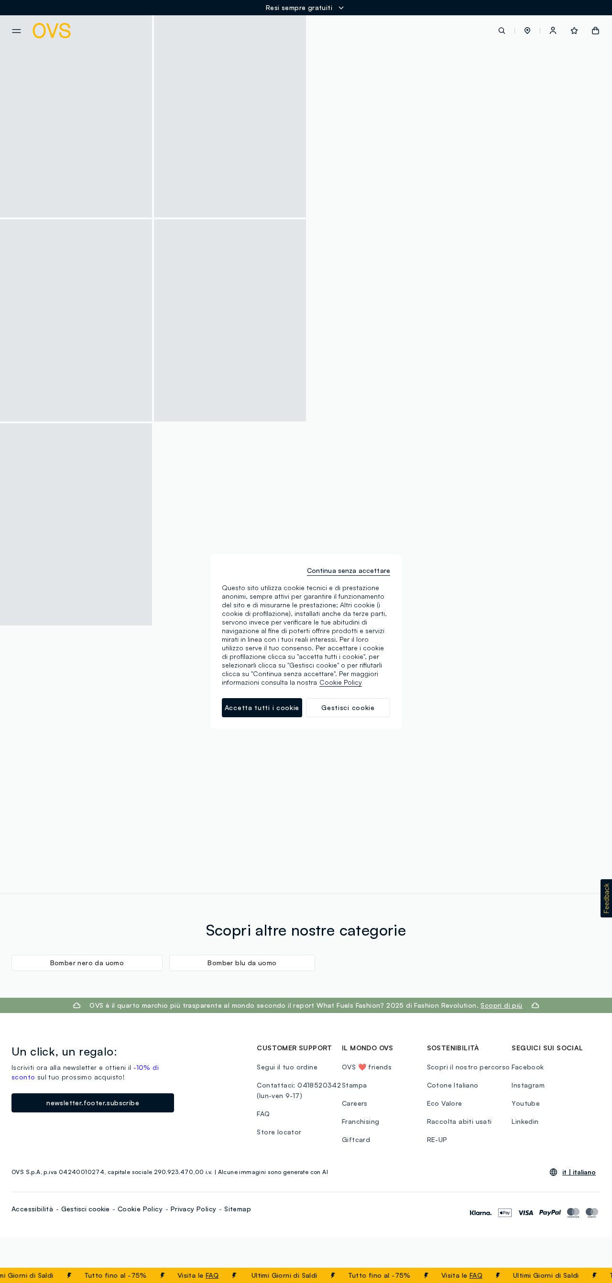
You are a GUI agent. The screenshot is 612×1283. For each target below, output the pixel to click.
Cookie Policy (140, 1209)
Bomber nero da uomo (87, 963)
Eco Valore (444, 1103)
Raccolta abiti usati (459, 1121)
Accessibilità (32, 1209)
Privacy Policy (194, 1209)
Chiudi (586, 1275)
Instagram (528, 1085)
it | (579, 1172)
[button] (527, 30)
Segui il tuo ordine (287, 1067)
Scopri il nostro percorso (468, 1067)
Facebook (528, 1067)
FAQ (204, 1275)
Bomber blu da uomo (242, 963)
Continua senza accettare (348, 570)
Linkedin (525, 1121)
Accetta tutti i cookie (262, 707)
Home (374, 347)
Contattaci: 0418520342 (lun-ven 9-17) (299, 1090)
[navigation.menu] (16, 31)
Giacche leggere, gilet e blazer (413, 357)
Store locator (279, 1132)
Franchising (360, 1121)
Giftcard (356, 1139)
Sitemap (237, 1209)
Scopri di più (501, 1005)
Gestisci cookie (85, 1209)
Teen (399, 347)
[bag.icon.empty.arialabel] (595, 30)
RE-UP (437, 1139)
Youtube (526, 1103)
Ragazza (428, 347)
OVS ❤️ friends (367, 1067)
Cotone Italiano (453, 1085)
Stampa (354, 1085)
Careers (355, 1103)
